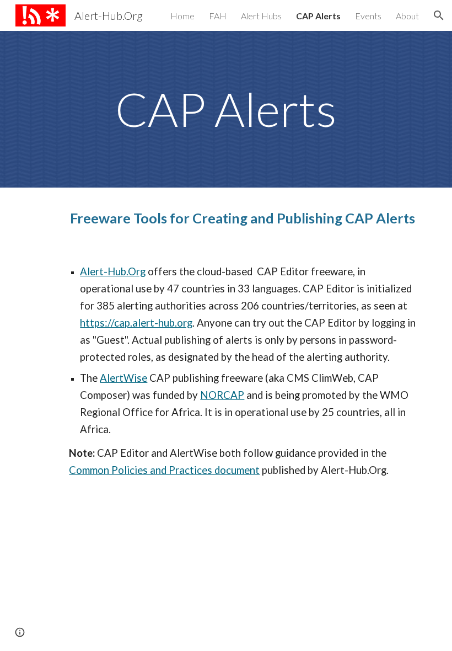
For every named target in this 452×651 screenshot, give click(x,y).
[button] (439, 15)
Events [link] (368, 15)
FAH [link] (218, 15)
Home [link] (182, 15)
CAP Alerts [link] (318, 15)
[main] (226, 109)
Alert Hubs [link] (261, 15)
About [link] (407, 15)
